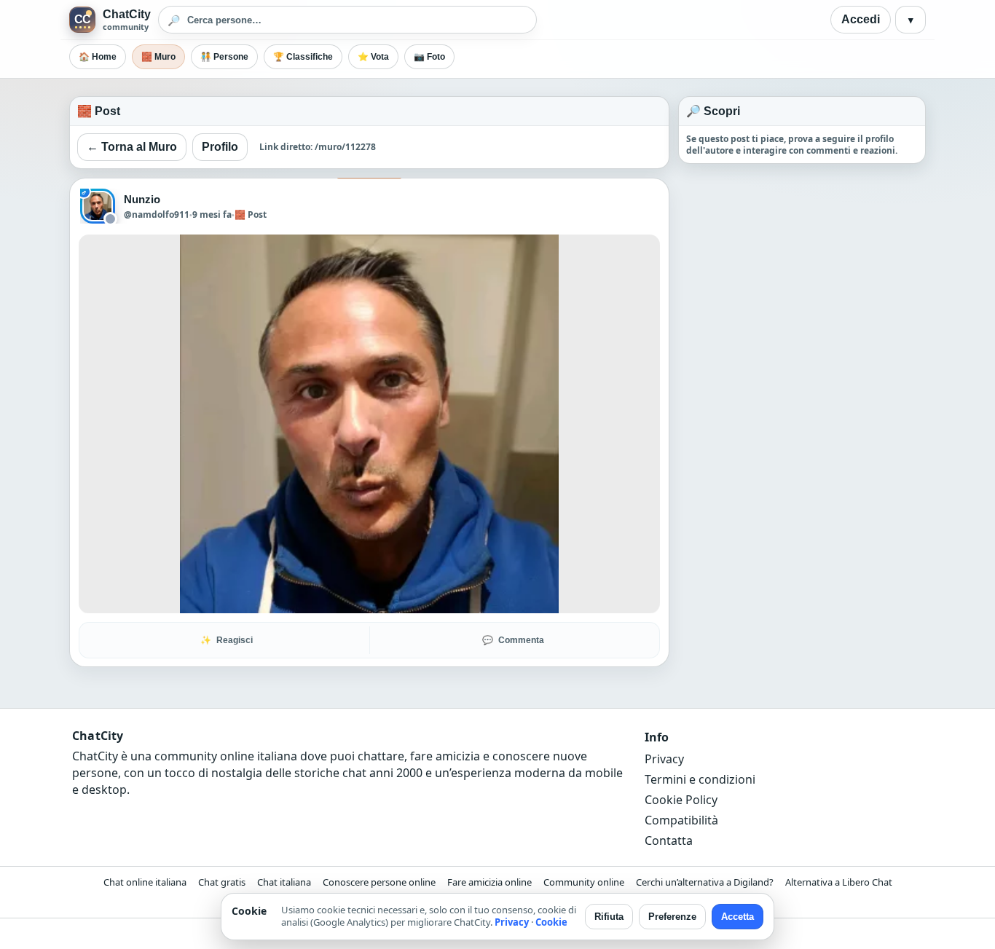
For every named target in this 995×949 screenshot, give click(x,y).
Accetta (737, 916)
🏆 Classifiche (303, 57)
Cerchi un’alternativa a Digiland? (705, 882)
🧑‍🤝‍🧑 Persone (224, 57)
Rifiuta (609, 916)
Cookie (551, 922)
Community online (583, 882)
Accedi (860, 19)
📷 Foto (429, 57)
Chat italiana (284, 882)
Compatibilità (681, 820)
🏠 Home (98, 57)
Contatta (669, 840)
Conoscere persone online (379, 882)
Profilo (220, 147)
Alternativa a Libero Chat (838, 882)
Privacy (664, 759)
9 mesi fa (212, 214)
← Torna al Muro (132, 147)
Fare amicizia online (489, 882)
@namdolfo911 (156, 214)
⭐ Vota (373, 57)
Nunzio (142, 199)
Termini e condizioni (700, 779)
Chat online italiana (144, 882)
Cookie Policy (681, 800)
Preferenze (672, 916)
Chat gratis (221, 882)
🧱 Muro (158, 57)
